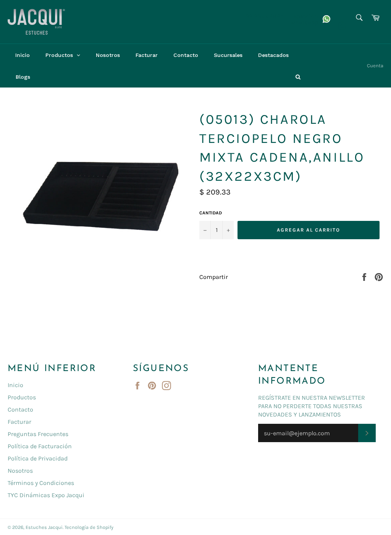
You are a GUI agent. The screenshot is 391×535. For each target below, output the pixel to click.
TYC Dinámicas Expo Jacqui (46, 495)
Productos (22, 397)
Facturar (19, 421)
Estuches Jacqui (44, 527)
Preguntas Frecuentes (38, 434)
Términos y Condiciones (41, 482)
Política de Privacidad (38, 458)
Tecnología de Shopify (89, 527)
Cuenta (375, 65)
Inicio (15, 385)
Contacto (20, 409)
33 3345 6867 (264, 16)
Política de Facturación (40, 446)
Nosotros (20, 470)
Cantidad (210, 213)
